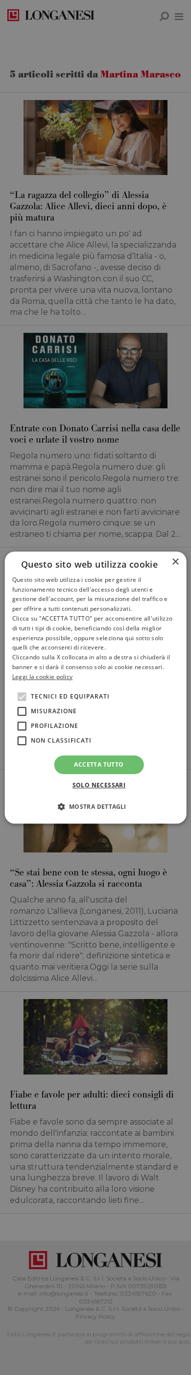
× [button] (175, 562)
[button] (95, 806)
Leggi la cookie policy (42, 677)
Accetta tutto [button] (98, 764)
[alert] (95, 687)
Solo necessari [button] (99, 785)
